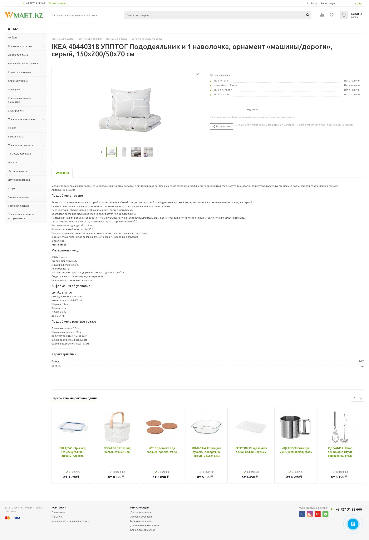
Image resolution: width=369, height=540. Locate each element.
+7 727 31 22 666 (35, 3)
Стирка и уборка (18, 80)
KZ (357, 3)
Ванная (12, 127)
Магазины (57, 516)
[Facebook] (302, 514)
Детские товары (18, 171)
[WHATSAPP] (325, 514)
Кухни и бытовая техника (23, 63)
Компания (59, 507)
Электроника (16, 110)
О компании (58, 512)
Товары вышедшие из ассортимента (21, 216)
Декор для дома (18, 54)
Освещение (14, 89)
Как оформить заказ (142, 529)
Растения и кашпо (18, 205)
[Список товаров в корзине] (351, 17)
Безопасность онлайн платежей (70, 521)
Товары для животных (21, 119)
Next (158, 152)
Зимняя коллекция (19, 197)
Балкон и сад (15, 136)
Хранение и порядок (20, 46)
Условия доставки (141, 516)
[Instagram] (310, 514)
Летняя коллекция (19, 179)
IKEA (15, 28)
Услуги (12, 188)
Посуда (12, 162)
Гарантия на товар (141, 521)
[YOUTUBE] (318, 514)
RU (360, 3)
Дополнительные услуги (144, 525)
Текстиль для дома (19, 153)
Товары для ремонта (20, 145)
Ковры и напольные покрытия (19, 100)
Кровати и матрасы (19, 72)
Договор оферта (140, 512)
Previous (102, 152)
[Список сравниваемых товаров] (322, 16)
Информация (140, 507)
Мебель (12, 37)
